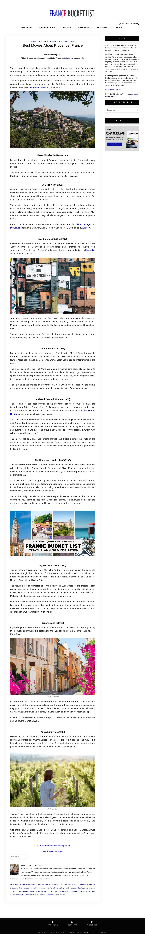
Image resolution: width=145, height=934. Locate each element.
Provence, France (39, 87)
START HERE (26, 28)
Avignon (85, 228)
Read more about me (113, 90)
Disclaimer (86, 932)
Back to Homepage (52, 851)
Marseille (90, 250)
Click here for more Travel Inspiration (52, 845)
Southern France (18, 856)
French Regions (47, 28)
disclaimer (69, 58)
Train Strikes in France (129, 23)
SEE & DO (67, 28)
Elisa (59, 55)
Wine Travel (103, 28)
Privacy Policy (95, 932)
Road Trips (83, 28)
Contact (104, 932)
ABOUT (119, 28)
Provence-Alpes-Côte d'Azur (43, 41)
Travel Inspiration (67, 41)
